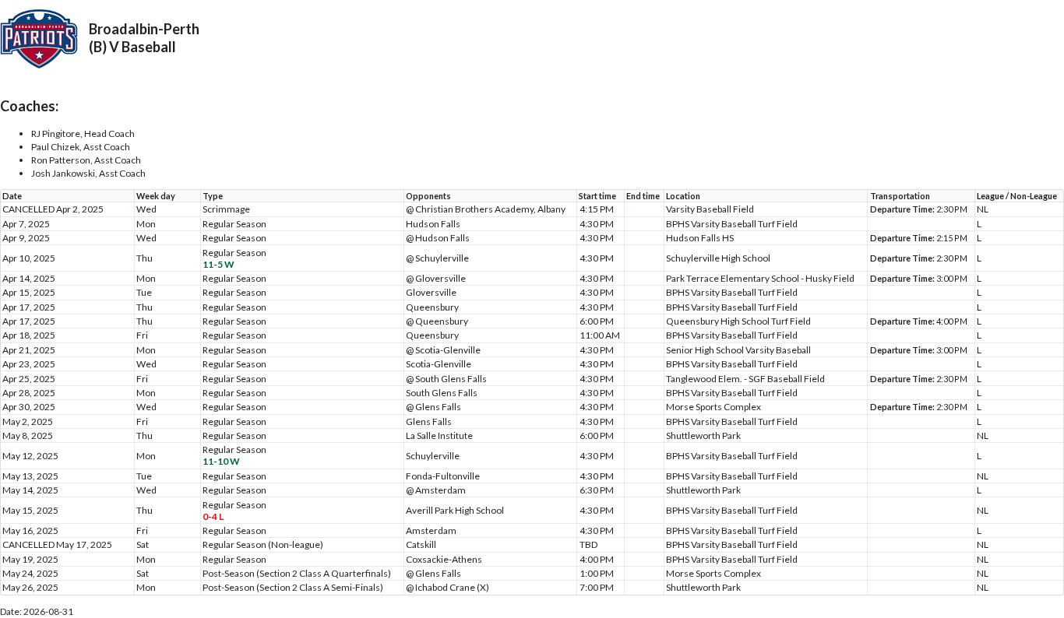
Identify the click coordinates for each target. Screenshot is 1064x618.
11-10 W (221, 461)
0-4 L (213, 516)
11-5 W (218, 264)
